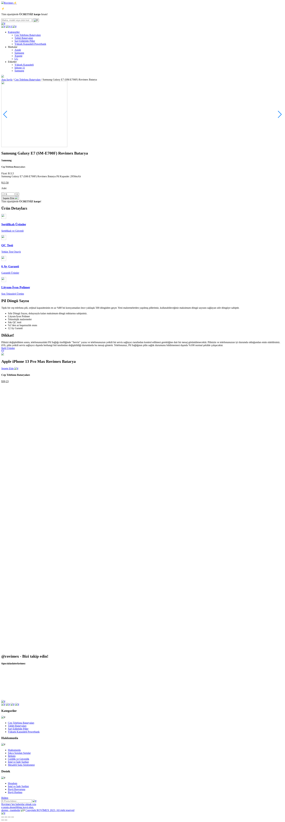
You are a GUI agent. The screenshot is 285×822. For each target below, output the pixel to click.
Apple (18, 49)
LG (16, 58)
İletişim (12, 756)
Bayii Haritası (15, 792)
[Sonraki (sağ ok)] (6, 820)
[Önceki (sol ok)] (2, 820)
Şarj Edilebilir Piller (25, 41)
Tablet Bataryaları (24, 38)
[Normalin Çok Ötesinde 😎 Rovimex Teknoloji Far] (107, 690)
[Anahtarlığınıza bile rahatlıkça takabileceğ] (107, 676)
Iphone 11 (20, 67)
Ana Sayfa (6, 79)
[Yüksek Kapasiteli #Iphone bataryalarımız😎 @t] (178, 691)
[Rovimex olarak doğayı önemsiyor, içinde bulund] (249, 676)
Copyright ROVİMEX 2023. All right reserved (49, 810)
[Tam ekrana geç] (9, 817)
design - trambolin (10, 810)
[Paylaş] (6, 817)
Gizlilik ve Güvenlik (18, 759)
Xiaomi (18, 55)
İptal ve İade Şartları (18, 761)
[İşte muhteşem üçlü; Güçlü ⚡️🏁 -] (36, 673)
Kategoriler (14, 32)
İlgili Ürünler (8, 348)
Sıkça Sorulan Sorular (19, 753)
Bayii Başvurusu (16, 789)
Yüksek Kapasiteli (24, 64)
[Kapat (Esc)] (2, 817)
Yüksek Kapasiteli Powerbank (30, 44)
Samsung (19, 52)
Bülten (4, 797)
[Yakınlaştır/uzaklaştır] (12, 817)
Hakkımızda (14, 750)
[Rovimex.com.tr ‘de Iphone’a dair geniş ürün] (249, 691)
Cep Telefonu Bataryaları (28, 35)
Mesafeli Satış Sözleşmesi (21, 764)
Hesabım (12, 783)
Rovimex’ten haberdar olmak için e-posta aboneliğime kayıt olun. (18, 806)
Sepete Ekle (7, 368)
